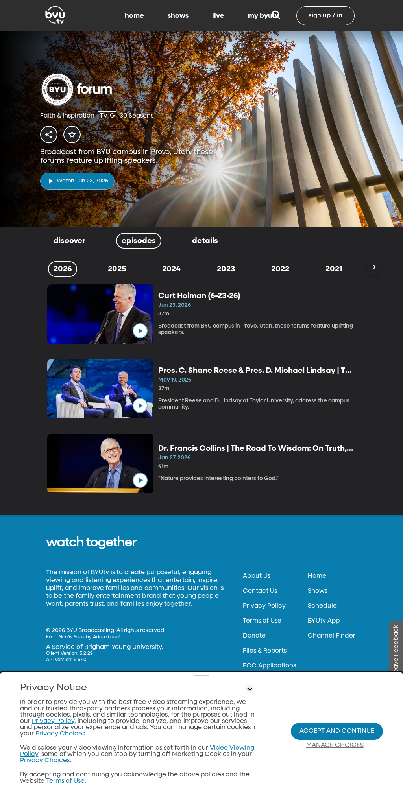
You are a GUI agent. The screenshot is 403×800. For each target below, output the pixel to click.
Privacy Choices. (61, 734)
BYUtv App (324, 621)
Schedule (322, 606)
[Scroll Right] (374, 267)
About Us (256, 576)
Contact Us (260, 591)
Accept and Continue (336, 731)
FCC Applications (269, 666)
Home (317, 576)
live (218, 15)
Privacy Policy (264, 606)
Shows (317, 591)
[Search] (276, 15)
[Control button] (249, 689)
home (134, 15)
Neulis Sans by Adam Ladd (89, 637)
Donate (254, 636)
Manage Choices (335, 745)
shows (178, 15)
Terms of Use (262, 621)
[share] (48, 134)
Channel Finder (331, 636)
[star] (72, 134)
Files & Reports (265, 651)
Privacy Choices (45, 761)
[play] (140, 330)
